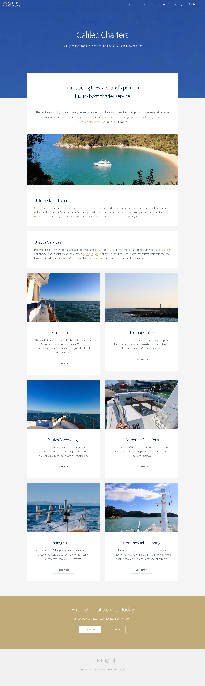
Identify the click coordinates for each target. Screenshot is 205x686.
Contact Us (195, 4)
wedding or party (91, 253)
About (132, 4)
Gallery (178, 4)
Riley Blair (122, 669)
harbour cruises (96, 122)
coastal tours (136, 117)
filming (149, 117)
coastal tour (164, 249)
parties (123, 117)
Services (145, 4)
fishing (113, 117)
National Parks (41, 216)
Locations (162, 4)
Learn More (63, 363)
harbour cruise (123, 212)
